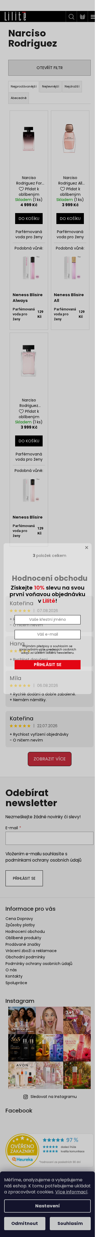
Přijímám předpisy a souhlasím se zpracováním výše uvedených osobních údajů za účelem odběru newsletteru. (47, 649)
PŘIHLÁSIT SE (47, 664)
